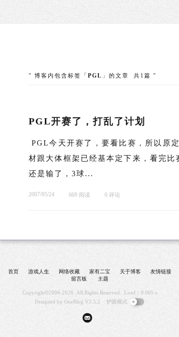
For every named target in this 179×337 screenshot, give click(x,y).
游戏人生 (38, 271)
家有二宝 (99, 271)
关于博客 (130, 271)
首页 (13, 271)
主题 (103, 278)
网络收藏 (69, 271)
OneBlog (74, 301)
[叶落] (64, 52)
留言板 (79, 278)
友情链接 (160, 271)
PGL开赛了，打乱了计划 (87, 121)
